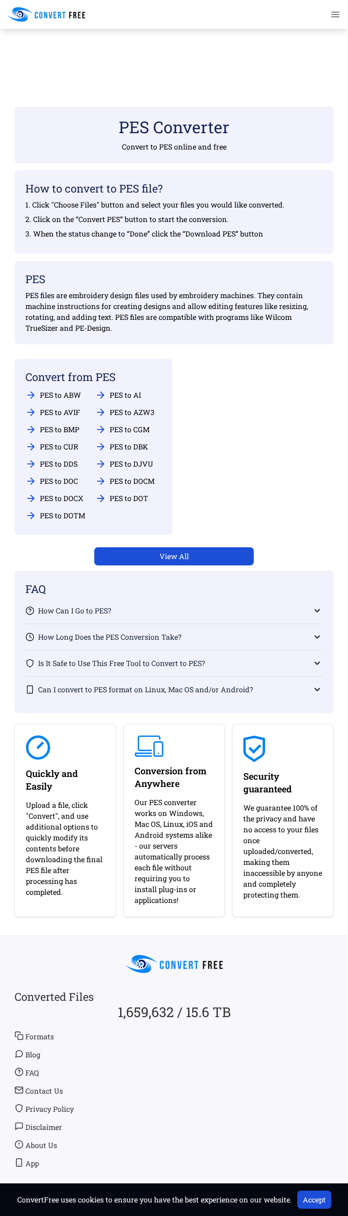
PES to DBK (129, 446)
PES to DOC (59, 481)
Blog (32, 1054)
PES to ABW (60, 395)
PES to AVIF (60, 412)
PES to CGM (130, 429)
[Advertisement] (174, 54)
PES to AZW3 (132, 412)
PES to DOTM (62, 515)
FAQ (32, 1072)
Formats (39, 1036)
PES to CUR (59, 446)
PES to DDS (58, 463)
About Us (41, 1145)
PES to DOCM (132, 481)
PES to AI (125, 395)
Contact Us (44, 1090)
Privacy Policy (49, 1109)
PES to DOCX (61, 498)
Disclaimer (43, 1127)
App (32, 1163)
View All (174, 556)
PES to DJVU (131, 463)
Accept (314, 1199)
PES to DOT (129, 498)
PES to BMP (59, 429)
